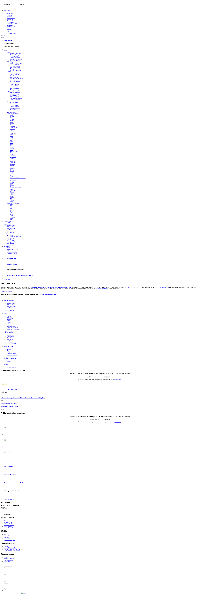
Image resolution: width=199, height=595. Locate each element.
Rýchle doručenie (8, 466)
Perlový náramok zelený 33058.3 (9, 406)
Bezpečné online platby (10, 474)
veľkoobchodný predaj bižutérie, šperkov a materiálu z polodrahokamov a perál (50, 287)
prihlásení (104, 288)
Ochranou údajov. (118, 379)
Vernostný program (9, 499)
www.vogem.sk (129, 287)
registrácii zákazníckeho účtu (162, 287)
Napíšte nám (7, 10)
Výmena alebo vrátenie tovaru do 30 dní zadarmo (20, 275)
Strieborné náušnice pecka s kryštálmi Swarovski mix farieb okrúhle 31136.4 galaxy (23, 398)
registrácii (98, 288)
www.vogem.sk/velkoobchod (48, 294)
